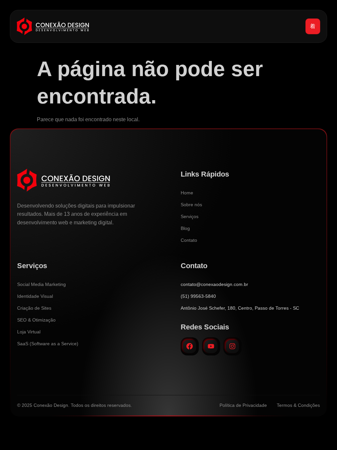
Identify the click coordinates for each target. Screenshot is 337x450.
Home (187, 192)
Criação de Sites (34, 308)
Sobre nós (191, 204)
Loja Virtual (28, 331)
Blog (185, 228)
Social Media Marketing (41, 284)
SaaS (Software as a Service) (47, 343)
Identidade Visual (35, 296)
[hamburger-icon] (312, 26)
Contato (189, 240)
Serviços (189, 216)
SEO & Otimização (36, 320)
